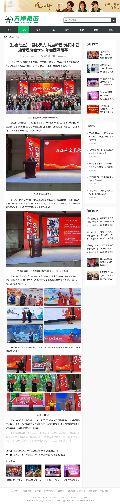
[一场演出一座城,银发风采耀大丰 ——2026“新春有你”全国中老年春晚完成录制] (53, 471)
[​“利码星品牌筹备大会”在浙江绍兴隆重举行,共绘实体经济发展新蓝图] (72, 471)
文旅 (53, 30)
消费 (82, 30)
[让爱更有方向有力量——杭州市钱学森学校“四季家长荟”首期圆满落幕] (93, 275)
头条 (24, 30)
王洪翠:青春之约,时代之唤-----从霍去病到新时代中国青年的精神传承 (101, 136)
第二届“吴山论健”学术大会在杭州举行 (106, 262)
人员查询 (83, 497)
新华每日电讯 (49, 491)
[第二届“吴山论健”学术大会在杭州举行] (93, 262)
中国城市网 (60, 491)
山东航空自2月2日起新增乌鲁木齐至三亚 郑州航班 (101, 151)
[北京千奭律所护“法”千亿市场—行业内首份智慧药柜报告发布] (93, 248)
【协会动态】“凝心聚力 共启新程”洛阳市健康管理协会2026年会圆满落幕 (107, 55)
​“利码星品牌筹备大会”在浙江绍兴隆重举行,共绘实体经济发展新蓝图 (107, 95)
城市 (38, 30)
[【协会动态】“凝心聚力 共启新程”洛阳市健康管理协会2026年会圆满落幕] (14, 471)
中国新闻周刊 (92, 491)
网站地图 (36, 497)
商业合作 (64, 497)
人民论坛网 (81, 491)
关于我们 (46, 497)
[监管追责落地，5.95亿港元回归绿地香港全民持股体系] (33, 471)
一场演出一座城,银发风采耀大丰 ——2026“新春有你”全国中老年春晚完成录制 (107, 82)
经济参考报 (27, 491)
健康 (96, 30)
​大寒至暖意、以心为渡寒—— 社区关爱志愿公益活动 (107, 109)
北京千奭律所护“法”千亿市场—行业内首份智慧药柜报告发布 (106, 249)
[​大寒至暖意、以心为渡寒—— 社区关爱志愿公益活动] (93, 109)
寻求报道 (55, 497)
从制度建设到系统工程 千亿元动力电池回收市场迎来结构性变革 (107, 222)
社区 (111, 30)
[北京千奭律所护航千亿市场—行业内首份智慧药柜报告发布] (93, 235)
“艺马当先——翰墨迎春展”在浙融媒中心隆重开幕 (101, 192)
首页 (9, 30)
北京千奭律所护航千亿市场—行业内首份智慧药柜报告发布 (106, 235)
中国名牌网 (37, 491)
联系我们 (74, 497)
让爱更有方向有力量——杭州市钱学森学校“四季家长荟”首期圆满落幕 (106, 276)
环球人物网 (104, 491)
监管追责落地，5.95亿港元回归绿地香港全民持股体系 (36, 451)
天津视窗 (21, 19)
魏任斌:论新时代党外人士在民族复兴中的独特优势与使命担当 (39, 455)
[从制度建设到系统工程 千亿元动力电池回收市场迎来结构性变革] (93, 221)
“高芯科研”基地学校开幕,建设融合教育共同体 (101, 178)
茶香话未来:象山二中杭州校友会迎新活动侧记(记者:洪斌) (101, 165)
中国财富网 (70, 491)
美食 (67, 30)
